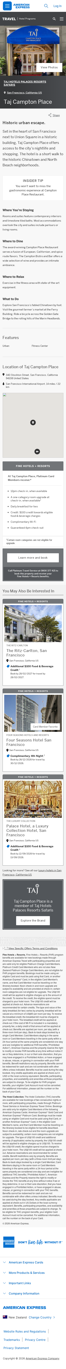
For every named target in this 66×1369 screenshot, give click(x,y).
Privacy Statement (16, 1348)
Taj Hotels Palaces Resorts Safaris (25, 83)
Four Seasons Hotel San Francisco (29, 742)
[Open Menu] (7, 5)
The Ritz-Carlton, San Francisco (26, 652)
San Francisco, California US (24, 92)
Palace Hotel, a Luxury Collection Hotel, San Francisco (27, 830)
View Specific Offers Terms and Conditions (31, 948)
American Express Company (42, 1358)
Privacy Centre (35, 1340)
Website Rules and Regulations (24, 1331)
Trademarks (11, 1340)
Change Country (40, 1317)
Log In (58, 6)
